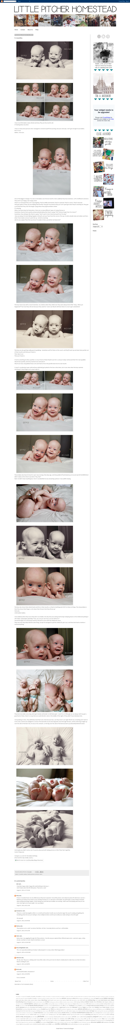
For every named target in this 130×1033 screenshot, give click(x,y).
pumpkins (109, 1016)
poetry (59, 1016)
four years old (84, 1005)
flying (77, 1005)
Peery (97, 1014)
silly (89, 1018)
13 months (33, 996)
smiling (109, 1018)
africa (77, 998)
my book (104, 1012)
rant (35, 1018)
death (66, 1003)
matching (99, 1011)
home (100, 1007)
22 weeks (85, 996)
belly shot (69, 1000)
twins (41, 874)
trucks (58, 1022)
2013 (82, 996)
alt (83, 998)
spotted (35, 1020)
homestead (25, 1009)
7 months (39, 998)
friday (88, 1005)
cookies (39, 1003)
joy (101, 1009)
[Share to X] (39, 872)
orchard (68, 1014)
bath (49, 1000)
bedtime (64, 1000)
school (65, 1018)
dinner (81, 1003)
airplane (80, 998)
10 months (18, 996)
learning (56, 1011)
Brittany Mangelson (28, 1002)
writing (75, 1024)
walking (24, 1024)
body (99, 1000)
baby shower (38, 1000)
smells (106, 1018)
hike (90, 1007)
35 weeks (25, 998)
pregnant (96, 1016)
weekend (35, 1024)
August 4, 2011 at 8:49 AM (23, 920)
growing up (57, 1007)
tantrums (88, 1020)
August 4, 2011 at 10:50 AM (23, 952)
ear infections (97, 1003)
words (69, 1024)
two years (89, 1022)
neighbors (112, 1012)
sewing (72, 1018)
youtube (87, 1024)
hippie (93, 1007)
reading (38, 1018)
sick (85, 1018)
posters (78, 1016)
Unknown (18, 957)
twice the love (67, 1022)
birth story (85, 1000)
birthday (90, 1000)
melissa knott (18, 1012)
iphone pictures (83, 1009)
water (27, 1024)
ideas (55, 1009)
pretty (100, 1016)
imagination (68, 1009)
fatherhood (55, 1005)
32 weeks (111, 996)
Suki (17, 884)
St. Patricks (43, 1020)
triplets (55, 1022)
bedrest (58, 1000)
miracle (44, 1012)
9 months (47, 998)
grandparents (45, 1007)
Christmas (99, 1002)
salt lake (49, 1018)
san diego (54, 1018)
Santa (58, 1018)
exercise (23, 1005)
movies (94, 1012)
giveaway (22, 1007)
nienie (38, 1014)
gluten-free (27, 1007)
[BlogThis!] (37, 872)
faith (26, 1005)
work (72, 1024)
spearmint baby (29, 1020)
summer (63, 1020)
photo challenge (110, 1014)
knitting (38, 1011)
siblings (82, 1018)
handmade (80, 1007)
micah (35, 1012)
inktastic (76, 1009)
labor (41, 1011)
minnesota (40, 1012)
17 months (53, 996)
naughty (108, 1012)
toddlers (38, 1022)
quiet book (23, 1018)
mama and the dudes (83, 1011)
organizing (72, 1014)
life (62, 1011)
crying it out (57, 1003)
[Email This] (36, 872)
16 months (48, 996)
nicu (35, 1014)
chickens (71, 1002)
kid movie (25, 1011)
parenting (88, 1014)
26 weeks (89, 996)
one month (59, 1014)
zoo (89, 1024)
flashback (71, 1005)
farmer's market (49, 1005)
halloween (74, 1007)
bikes (78, 1000)
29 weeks (98, 996)
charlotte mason (66, 1002)
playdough (51, 1016)
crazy (53, 1003)
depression (70, 1003)
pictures (37, 874)
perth (100, 1014)
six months (99, 1018)
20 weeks (76, 996)
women (53, 1024)
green (50, 1007)
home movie (106, 1007)
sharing (76, 1018)
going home (35, 1007)
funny (102, 1005)
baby (109, 998)
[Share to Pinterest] (43, 872)
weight (46, 1024)
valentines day (107, 1022)
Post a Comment (21, 977)
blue (97, 1000)
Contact (23, 29)
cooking (42, 1003)
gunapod (67, 1007)
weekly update (41, 1024)
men (33, 1012)
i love (52, 1009)
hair (71, 1007)
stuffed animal (57, 1020)
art (94, 998)
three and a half (27, 1022)
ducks (93, 1003)
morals (70, 1012)
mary (95, 1011)
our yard (77, 1014)
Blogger (72, 1028)
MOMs (52, 1012)
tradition (45, 1022)
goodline (40, 1007)
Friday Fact (93, 1005)
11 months (23, 996)
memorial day (29, 1012)
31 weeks (106, 996)
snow (112, 1018)
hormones (39, 1009)
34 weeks (21, 998)
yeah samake (79, 1024)
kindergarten (33, 1011)
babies (25, 874)
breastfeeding (19, 1002)
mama (77, 1011)
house (46, 1009)
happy (84, 1007)
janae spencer (93, 1009)
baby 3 (112, 998)
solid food (22, 1020)
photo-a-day (19, 1016)
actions (64, 998)
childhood (82, 1002)
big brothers (74, 1000)
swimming (76, 1020)
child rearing (77, 1002)
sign (87, 1018)
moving (97, 1012)
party (94, 1014)
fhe (61, 1005)
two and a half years (82, 1022)
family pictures (31, 874)
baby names (31, 1000)
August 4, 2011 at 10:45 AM (23, 942)
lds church (51, 1011)
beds (61, 1000)
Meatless (112, 1011)
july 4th (104, 1009)
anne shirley (90, 998)
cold (113, 1002)
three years (33, 1022)
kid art (21, 1011)
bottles (109, 1000)
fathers (59, 1005)
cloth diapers (105, 1002)
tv (63, 1022)
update (99, 1022)
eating (105, 1003)
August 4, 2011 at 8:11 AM (23, 905)
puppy (113, 1016)
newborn (32, 1014)
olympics (54, 1014)
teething (99, 1020)
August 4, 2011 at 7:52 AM (23, 890)
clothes (110, 1002)
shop (79, 1018)
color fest (18, 1003)
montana (59, 1012)
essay (17, 1005)
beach (51, 1000)
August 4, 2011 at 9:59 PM (23, 974)
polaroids (63, 1016)
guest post (62, 1007)
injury (72, 1009)
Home (16, 29)
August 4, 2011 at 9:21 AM (23, 930)
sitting (94, 1018)
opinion (64, 1014)
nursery (43, 1014)
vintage (17, 1024)
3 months (102, 996)
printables (104, 1016)
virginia (21, 1024)
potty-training (83, 1016)
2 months (67, 996)
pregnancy (89, 1016)
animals (86, 998)
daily (63, 1003)
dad (61, 1003)
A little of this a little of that (56, 998)
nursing (50, 1014)
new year (27, 1014)
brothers (47, 1002)
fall (28, 1005)
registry (45, 1018)
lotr (67, 1011)
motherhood (81, 1012)
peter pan (104, 1014)
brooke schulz (42, 1002)
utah (102, 1022)
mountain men (88, 1012)
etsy (20, 1005)
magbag (73, 1011)
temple (102, 1020)
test (105, 1020)
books (105, 1000)
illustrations (63, 1009)
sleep (103, 1018)
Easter (102, 1003)
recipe (41, 1018)
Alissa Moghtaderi (20, 947)
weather (31, 1024)
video (112, 1022)
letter (59, 1011)
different (78, 1003)
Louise (70, 1011)
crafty (46, 1004)
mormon (74, 1012)
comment (22, 1003)
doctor (90, 1003)
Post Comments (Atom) (27, 984)
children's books (89, 1002)
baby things (44, 1000)
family (32, 1005)
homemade (111, 1007)
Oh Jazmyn (19, 918)
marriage (91, 1011)
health (87, 1007)
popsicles (70, 1016)
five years (67, 1005)
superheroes (68, 1020)
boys (112, 1000)
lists (66, 1011)
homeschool (19, 1009)
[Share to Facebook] (41, 872)
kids (29, 1011)
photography (27, 1016)
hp (49, 1009)
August (97, 998)
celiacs (61, 1002)
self (69, 1018)
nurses (46, 1014)
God (31, 1007)
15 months (43, 996)
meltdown (24, 1012)
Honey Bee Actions (32, 1009)
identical (59, 1009)
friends (98, 1005)
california (57, 1002)
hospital (43, 1009)
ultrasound (93, 1022)
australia (101, 998)
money (55, 1012)
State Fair (48, 1020)
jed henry (98, 1009)
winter (50, 1024)
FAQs (36, 29)
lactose (44, 1011)
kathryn (108, 1009)
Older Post (86, 981)
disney (84, 1003)
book (102, 1000)
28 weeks (94, 996)
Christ (95, 1002)
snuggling (18, 1020)
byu (54, 1002)
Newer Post (18, 981)
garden (112, 1005)
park (92, 1014)
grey (53, 1007)
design (74, 1003)
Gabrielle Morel (107, 1005)
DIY (87, 1004)
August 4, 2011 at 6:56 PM (23, 964)
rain (33, 1018)
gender (17, 1007)
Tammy (18, 926)
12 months (27, 996)
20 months (71, 996)
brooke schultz (36, 1002)
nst (40, 1014)
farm (44, 1005)
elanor (108, 1003)
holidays (97, 1007)
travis (51, 1022)
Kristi (17, 969)
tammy (84, 1020)
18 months (57, 996)
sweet (72, 1020)
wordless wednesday (61, 1024)
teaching (93, 1020)
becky (55, 1000)
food (79, 1005)
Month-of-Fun (65, 1012)
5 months (18, 38)
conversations (28, 1004)
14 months (38, 996)
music (100, 1012)
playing (55, 1016)
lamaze (47, 1011)
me (102, 1011)
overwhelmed (82, 1014)
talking (80, 1020)
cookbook (35, 1003)
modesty (48, 1012)
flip (75, 1005)
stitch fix (52, 1020)
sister (92, 1018)
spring (39, 1020)
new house (22, 1014)
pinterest (47, 1016)
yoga (83, 1024)
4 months (30, 998)
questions (18, 1018)
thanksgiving (109, 1020)
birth (81, 1000)
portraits (74, 1016)
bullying (51, 1002)
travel (48, 1022)
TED (96, 1020)
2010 (79, 996)
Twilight (72, 1022)
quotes (30, 1018)
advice (74, 998)
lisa (63, 1011)
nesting (17, 1014)
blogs (94, 1000)
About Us (30, 29)
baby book (18, 1000)
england (112, 1003)
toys (42, 1022)
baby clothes (24, 1000)
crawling (50, 1003)
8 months (43, 998)
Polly (17, 895)
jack (89, 1009)
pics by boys (34, 1016)
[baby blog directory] (29, 860)
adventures (69, 998)
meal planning (106, 1011)
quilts (27, 1018)
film (64, 1005)
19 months (62, 996)
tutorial (61, 1022)
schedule (62, 1018)
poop (66, 1016)
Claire (17, 936)
